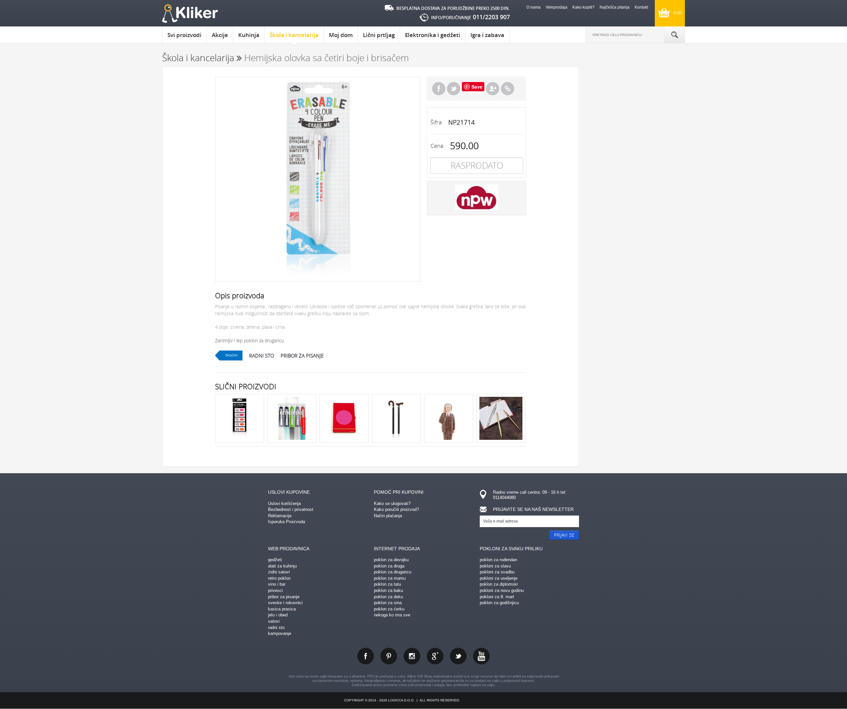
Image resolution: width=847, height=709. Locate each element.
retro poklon (279, 578)
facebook (365, 656)
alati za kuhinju (282, 565)
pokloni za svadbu (497, 571)
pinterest (388, 656)
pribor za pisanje (302, 355)
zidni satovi (279, 571)
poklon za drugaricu (392, 571)
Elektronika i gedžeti (432, 35)
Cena (436, 145)
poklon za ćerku (389, 608)
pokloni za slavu (495, 565)
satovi (274, 621)
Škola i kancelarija (294, 35)
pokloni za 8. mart (497, 596)
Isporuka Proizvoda (286, 521)
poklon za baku (388, 590)
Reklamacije (279, 515)
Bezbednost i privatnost (290, 509)
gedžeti (275, 559)
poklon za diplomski (499, 584)
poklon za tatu (387, 584)
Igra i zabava (487, 35)
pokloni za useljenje (498, 578)
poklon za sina (388, 602)
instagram (412, 656)
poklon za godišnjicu (499, 602)
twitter (458, 656)
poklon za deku (388, 596)
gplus (435, 656)
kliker (190, 13)
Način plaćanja (388, 515)
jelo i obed (278, 614)
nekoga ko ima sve (392, 614)
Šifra (436, 122)
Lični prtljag (379, 35)
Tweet (453, 88)
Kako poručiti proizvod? (396, 509)
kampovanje (279, 633)
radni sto (261, 355)
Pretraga (674, 34)
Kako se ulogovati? (392, 503)
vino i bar (277, 584)
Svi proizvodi (184, 35)
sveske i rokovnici (285, 602)
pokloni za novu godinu (502, 590)
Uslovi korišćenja (284, 503)
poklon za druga (389, 565)
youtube (481, 656)
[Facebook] (438, 88)
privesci (275, 590)
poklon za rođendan (498, 559)
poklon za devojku (391, 559)
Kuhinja (248, 35)
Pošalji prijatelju (492, 88)
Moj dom (341, 35)
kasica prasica (282, 608)
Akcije (220, 35)
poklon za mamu (390, 578)
